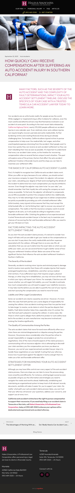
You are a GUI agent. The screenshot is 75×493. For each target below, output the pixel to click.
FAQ (48, 9)
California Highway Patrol (18, 127)
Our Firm (19, 9)
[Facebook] (41, 474)
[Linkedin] (47, 474)
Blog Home (37, 432)
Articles (55, 9)
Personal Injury (35, 9)
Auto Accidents (25, 56)
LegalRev (40, 488)
